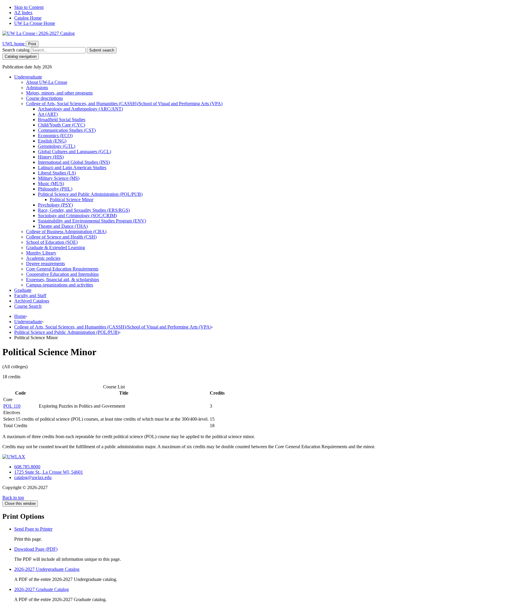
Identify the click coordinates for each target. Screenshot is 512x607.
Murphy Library (41, 252)
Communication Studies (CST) (67, 130)
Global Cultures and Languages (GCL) (74, 151)
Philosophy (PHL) (55, 188)
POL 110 (11, 406)
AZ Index (23, 12)
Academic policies (43, 258)
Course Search (27, 306)
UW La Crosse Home (34, 23)
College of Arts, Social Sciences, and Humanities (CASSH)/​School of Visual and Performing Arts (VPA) (124, 103)
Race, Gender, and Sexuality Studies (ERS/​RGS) (84, 210)
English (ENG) (52, 140)
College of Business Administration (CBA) (66, 231)
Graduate (22, 290)
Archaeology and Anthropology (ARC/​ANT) (80, 108)
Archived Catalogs (31, 300)
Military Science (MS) (58, 178)
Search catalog (16, 49)
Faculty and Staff (30, 295)
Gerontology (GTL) (56, 146)
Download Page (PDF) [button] (35, 549)
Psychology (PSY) (55, 204)
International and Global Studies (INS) (74, 162)
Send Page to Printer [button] (33, 528)
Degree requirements (45, 263)
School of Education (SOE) (52, 242)
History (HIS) (51, 156)
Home (20, 316)
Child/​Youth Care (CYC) (61, 124)
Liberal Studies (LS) (57, 172)
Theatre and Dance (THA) (63, 226)
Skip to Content (29, 7)
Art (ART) (48, 114)
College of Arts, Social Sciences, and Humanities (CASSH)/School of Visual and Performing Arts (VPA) (112, 326)
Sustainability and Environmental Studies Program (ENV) (92, 220)
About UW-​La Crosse (46, 82)
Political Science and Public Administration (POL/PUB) (66, 332)
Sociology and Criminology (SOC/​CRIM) (77, 215)
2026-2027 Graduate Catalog (41, 589)
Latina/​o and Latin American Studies (72, 167)
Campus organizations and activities (59, 284)
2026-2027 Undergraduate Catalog (46, 569)
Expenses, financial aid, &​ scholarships (62, 279)
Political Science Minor (71, 199)
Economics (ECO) (55, 135)
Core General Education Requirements (62, 268)
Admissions (37, 87)
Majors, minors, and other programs (59, 92)
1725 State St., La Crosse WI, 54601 (48, 472)
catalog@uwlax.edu (33, 477)
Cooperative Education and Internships (62, 274)
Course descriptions (44, 98)
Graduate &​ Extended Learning (55, 247)
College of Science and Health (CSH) (61, 236)
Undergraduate (28, 76)
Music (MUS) (51, 183)
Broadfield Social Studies (61, 119)
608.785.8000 (27, 466)
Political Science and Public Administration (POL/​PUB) (90, 194)
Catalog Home (27, 17)
